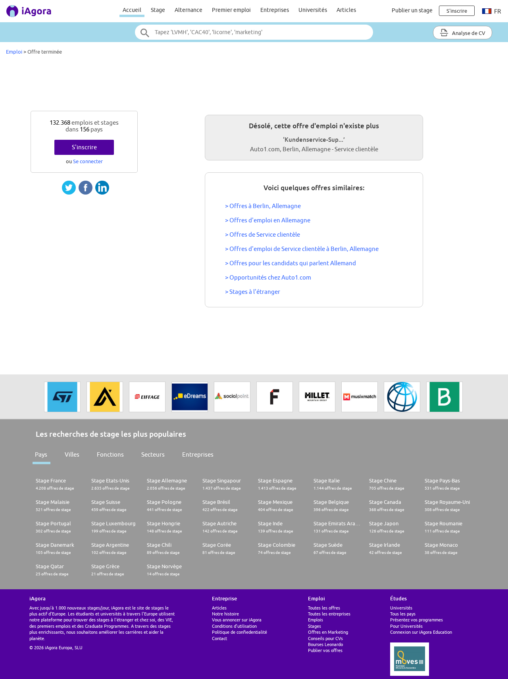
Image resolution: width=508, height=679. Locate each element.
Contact (219, 638)
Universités (312, 10)
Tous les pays (403, 613)
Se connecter (88, 161)
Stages (314, 626)
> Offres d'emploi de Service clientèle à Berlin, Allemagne (302, 248)
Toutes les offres (324, 607)
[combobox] (254, 32)
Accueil (132, 10)
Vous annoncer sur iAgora (237, 619)
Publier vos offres (325, 650)
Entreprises (274, 10)
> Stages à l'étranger (252, 291)
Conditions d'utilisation (234, 626)
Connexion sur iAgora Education (421, 632)
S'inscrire (84, 147)
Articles (346, 10)
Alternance (188, 10)
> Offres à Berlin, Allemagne (263, 206)
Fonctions (110, 454)
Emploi (14, 51)
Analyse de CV (468, 33)
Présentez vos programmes (416, 619)
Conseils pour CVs (325, 638)
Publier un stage (412, 10)
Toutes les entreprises (329, 613)
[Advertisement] (254, 85)
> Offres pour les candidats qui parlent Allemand (290, 263)
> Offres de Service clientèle (262, 234)
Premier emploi (231, 10)
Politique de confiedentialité (239, 632)
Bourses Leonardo (325, 644)
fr (497, 11)
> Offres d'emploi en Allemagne (267, 220)
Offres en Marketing (328, 632)
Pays (41, 454)
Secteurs (153, 454)
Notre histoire (225, 613)
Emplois (315, 619)
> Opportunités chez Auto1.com (268, 277)
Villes (72, 454)
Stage (158, 10)
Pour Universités (406, 626)
